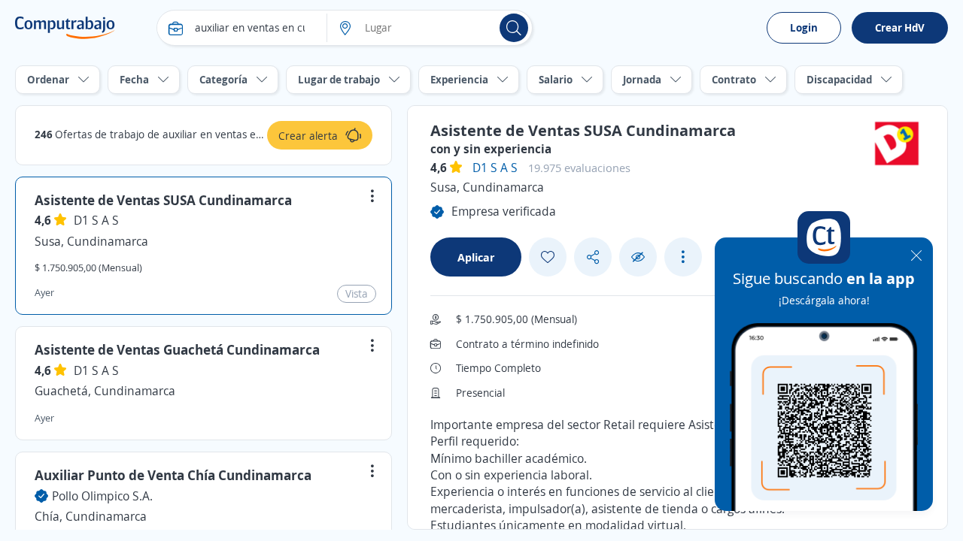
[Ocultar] (638, 257)
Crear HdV (900, 27)
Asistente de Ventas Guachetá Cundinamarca (177, 349)
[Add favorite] (548, 257)
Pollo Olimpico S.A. (102, 496)
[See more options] (683, 257)
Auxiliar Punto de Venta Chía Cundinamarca (173, 475)
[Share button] (593, 257)
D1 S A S (96, 220)
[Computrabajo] (65, 28)
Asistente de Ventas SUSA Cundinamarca (163, 200)
